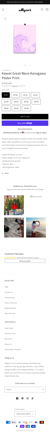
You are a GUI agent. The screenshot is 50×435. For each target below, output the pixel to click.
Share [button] (6, 173)
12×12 (25, 94)
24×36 (26, 108)
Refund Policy (10, 313)
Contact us (9, 292)
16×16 (26, 101)
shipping (14, 86)
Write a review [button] (25, 261)
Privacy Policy (10, 297)
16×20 (36, 101)
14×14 (16, 101)
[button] (2, 9)
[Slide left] (19, 65)
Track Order (9, 328)
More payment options (25, 129)
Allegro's (22, 430)
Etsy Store (8, 339)
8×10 (6, 94)
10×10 (15, 94)
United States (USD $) (23, 414)
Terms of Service (11, 303)
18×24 (16, 108)
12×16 (35, 94)
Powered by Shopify (29, 430)
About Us (8, 344)
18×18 (6, 108)
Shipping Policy (10, 308)
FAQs (6, 287)
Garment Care (10, 333)
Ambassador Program (13, 349)
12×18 (6, 101)
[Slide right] (30, 65)
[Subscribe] (42, 389)
